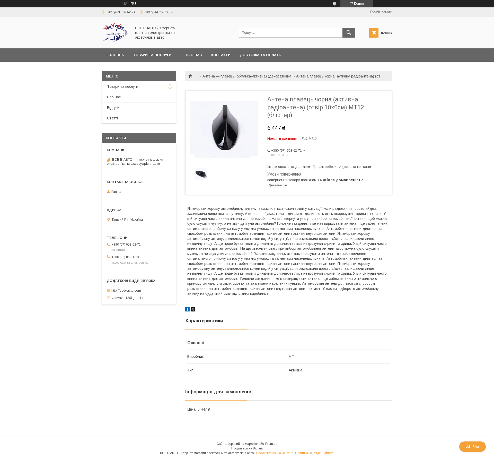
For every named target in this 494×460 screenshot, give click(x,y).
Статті (112, 118)
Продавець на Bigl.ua (247, 448)
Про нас (194, 55)
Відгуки (113, 108)
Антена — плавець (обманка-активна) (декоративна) (247, 76)
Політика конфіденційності (314, 453)
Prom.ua (271, 444)
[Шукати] (348, 33)
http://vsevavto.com (126, 290)
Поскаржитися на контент (274, 453)
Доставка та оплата (260, 55)
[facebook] (187, 310)
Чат (476, 447)
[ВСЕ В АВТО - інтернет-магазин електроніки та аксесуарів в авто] (115, 42)
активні (299, 233)
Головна (115, 55)
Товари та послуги (152, 55)
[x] (193, 310)
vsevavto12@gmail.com (130, 298)
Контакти (221, 55)
